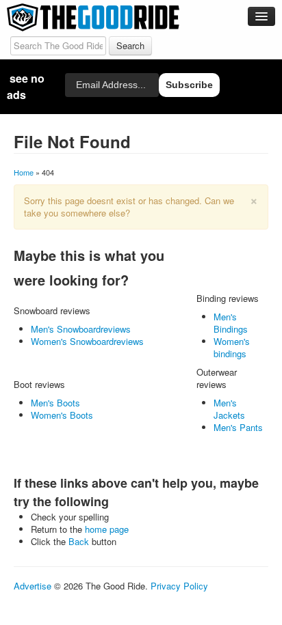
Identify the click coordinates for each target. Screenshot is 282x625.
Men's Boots (55, 402)
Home (24, 172)
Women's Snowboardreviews (87, 341)
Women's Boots (62, 414)
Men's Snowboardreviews (81, 328)
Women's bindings (232, 347)
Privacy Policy (179, 585)
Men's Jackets (229, 408)
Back (78, 541)
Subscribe (189, 84)
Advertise (32, 585)
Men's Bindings (231, 322)
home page (107, 529)
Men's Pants (238, 427)
